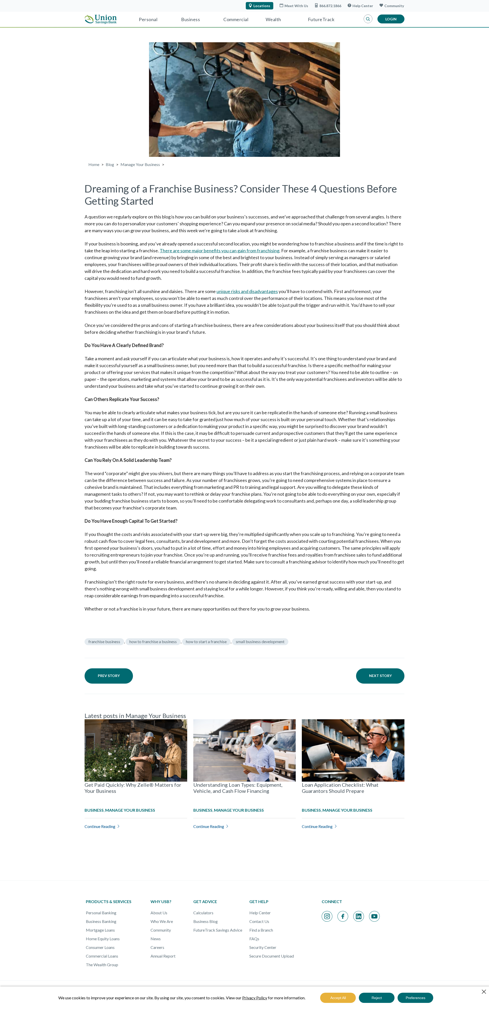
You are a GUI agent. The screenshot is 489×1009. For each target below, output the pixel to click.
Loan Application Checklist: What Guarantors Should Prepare (340, 788)
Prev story (109, 675)
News (156, 938)
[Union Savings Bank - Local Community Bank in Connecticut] (101, 19)
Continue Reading (100, 826)
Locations (261, 6)
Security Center (262, 947)
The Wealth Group (102, 964)
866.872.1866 (330, 6)
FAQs (254, 938)
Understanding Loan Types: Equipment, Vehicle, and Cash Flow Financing (237, 788)
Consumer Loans (100, 947)
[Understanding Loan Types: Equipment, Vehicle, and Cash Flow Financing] (244, 750)
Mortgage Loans (100, 930)
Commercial (235, 19)
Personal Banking (101, 912)
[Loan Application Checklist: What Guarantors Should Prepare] (353, 750)
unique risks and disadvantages (247, 291)
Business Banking (101, 921)
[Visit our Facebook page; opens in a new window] (342, 916)
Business (190, 19)
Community (394, 6)
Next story (380, 675)
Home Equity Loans (103, 938)
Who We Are (162, 921)
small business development (260, 641)
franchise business (104, 641)
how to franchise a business (153, 641)
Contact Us (259, 921)
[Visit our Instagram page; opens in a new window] (327, 916)
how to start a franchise (206, 641)
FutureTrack (321, 19)
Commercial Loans (102, 955)
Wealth (273, 19)
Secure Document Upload (271, 955)
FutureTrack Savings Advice (217, 930)
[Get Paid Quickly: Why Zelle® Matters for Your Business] (136, 750)
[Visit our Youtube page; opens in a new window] (374, 916)
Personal (148, 19)
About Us (159, 912)
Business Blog (205, 921)
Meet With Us (296, 6)
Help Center (362, 6)
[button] (368, 19)
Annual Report (163, 955)
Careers (157, 947)
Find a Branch (261, 930)
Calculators (203, 912)
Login (391, 19)
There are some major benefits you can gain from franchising (219, 250)
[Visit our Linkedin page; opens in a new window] (358, 916)
